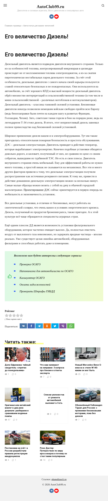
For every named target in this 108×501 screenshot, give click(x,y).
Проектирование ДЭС (37, 189)
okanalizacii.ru (59, 479)
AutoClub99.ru (50, 6)
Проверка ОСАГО (30, 264)
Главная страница (13, 25)
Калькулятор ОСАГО (32, 277)
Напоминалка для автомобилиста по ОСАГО (46, 271)
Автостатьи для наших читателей (38, 25)
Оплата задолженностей (35, 284)
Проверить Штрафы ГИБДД (37, 291)
